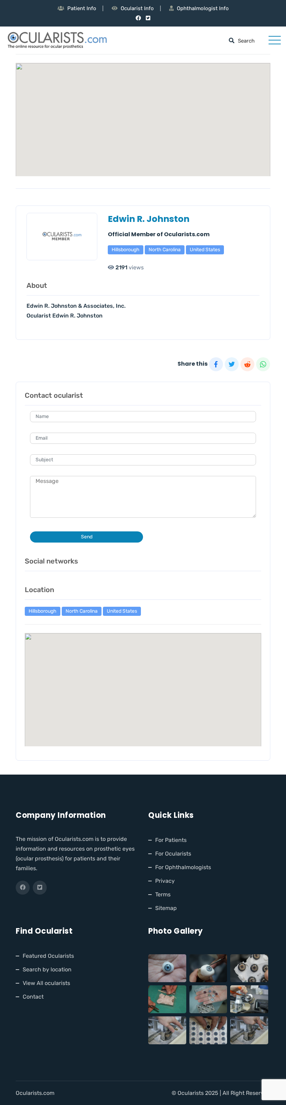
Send (86, 537)
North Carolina (165, 250)
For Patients (171, 840)
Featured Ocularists (48, 956)
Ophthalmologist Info (203, 8)
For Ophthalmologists (183, 867)
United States (205, 250)
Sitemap (166, 908)
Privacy (165, 881)
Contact (33, 996)
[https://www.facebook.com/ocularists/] (138, 18)
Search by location (47, 969)
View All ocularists (46, 983)
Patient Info (81, 8)
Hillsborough (126, 250)
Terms (163, 894)
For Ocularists (173, 853)
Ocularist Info (137, 8)
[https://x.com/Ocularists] (148, 18)
